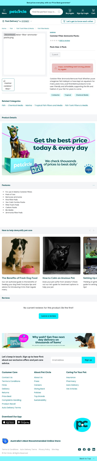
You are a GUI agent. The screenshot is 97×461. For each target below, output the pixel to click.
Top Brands (39, 396)
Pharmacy (71, 381)
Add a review (64, 40)
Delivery (5, 388)
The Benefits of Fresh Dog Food (19, 278)
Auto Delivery (72, 385)
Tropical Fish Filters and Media (48, 105)
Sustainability (40, 400)
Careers (38, 385)
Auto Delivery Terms (11, 407)
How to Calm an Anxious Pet (59, 278)
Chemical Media (15, 105)
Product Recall (8, 404)
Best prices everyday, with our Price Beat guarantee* (48, 3)
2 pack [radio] (55, 54)
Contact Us (7, 377)
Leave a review (48, 316)
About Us (38, 377)
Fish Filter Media (43, 28)
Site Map (55, 449)
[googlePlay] (23, 423)
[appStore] (8, 423)
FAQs (4, 385)
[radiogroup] (72, 54)
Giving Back (39, 388)
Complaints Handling (11, 400)
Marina (53, 32)
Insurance (70, 377)
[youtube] (79, 450)
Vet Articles (71, 388)
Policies (37, 392)
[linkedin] (93, 450)
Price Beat (6, 396)
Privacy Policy (44, 449)
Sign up (88, 360)
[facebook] (84, 450)
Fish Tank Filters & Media (25, 28)
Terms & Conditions (11, 381)
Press (36, 381)
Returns (5, 392)
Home (4, 28)
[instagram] (89, 450)
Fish (11, 28)
